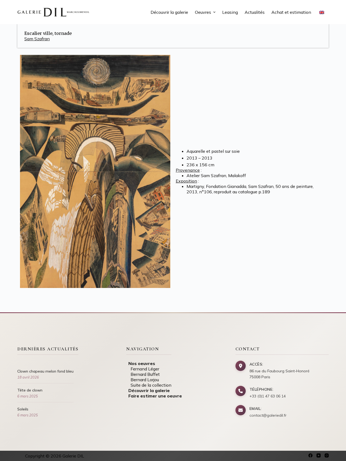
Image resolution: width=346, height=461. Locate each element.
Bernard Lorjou (142, 379)
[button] (214, 12)
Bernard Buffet (143, 374)
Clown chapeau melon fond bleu (45, 371)
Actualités (255, 12)
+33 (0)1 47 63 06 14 (267, 396)
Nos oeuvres (140, 363)
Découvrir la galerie (169, 12)
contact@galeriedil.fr (268, 415)
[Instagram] (327, 455)
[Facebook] (310, 455)
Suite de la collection (148, 385)
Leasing (230, 12)
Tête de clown (29, 390)
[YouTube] (319, 455)
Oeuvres (203, 12)
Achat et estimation (291, 12)
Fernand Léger (142, 369)
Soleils (22, 409)
